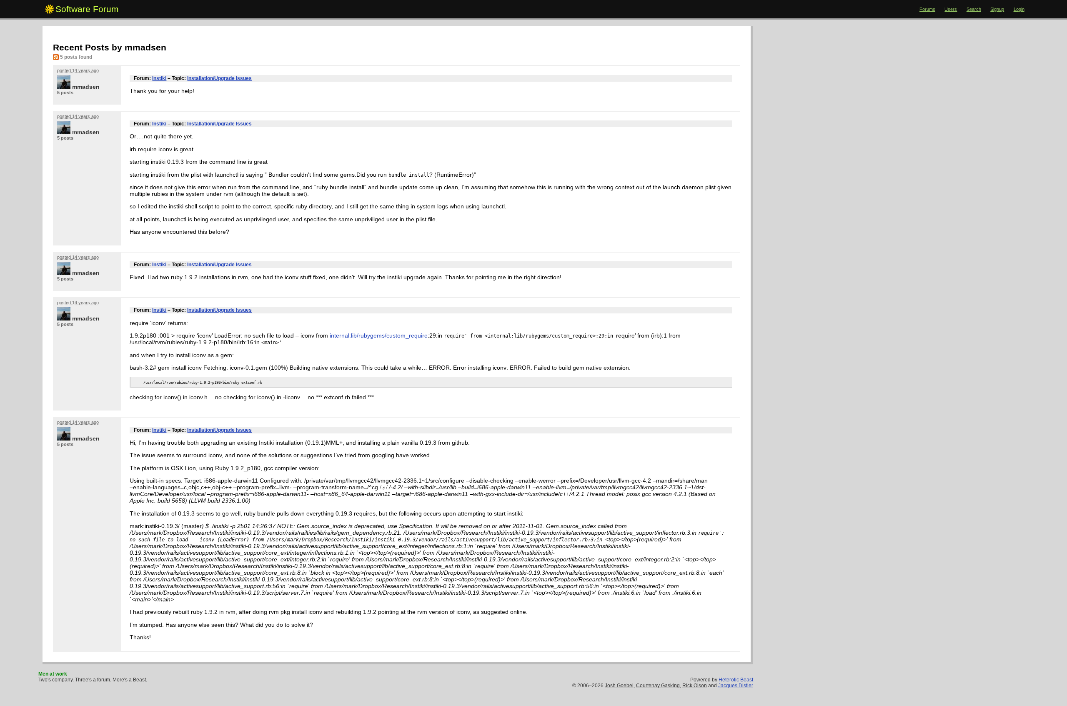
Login (1019, 9)
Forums (927, 9)
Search (974, 9)
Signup (997, 9)
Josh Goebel (619, 685)
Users (950, 9)
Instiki (159, 78)
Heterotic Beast (736, 680)
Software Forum (87, 9)
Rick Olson (694, 685)
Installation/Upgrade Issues (219, 78)
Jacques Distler (735, 685)
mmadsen (86, 86)
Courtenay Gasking (658, 685)
